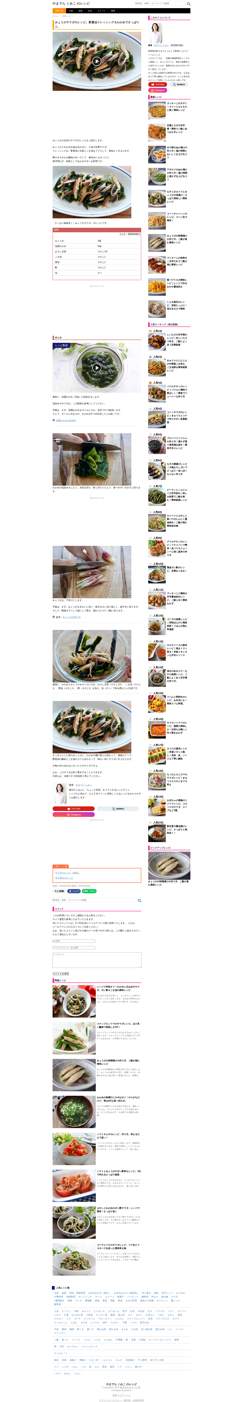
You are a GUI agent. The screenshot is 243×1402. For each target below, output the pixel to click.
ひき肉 (134, 1329)
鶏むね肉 (101, 1329)
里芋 (124, 1311)
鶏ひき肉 (159, 1329)
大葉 (124, 1322)
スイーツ (101, 11)
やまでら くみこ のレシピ (71, 3)
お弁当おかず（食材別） (126, 1293)
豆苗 (179, 1315)
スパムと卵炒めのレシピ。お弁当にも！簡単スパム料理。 (177, 700)
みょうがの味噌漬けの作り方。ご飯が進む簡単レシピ (177, 239)
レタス (57, 1315)
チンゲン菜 (101, 1315)
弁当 (90, 11)
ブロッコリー (105, 1318)
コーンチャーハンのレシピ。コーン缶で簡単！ (177, 217)
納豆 (56, 1360)
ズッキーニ (89, 1318)
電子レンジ (167, 1293)
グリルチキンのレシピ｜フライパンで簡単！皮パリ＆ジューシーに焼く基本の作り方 (177, 548)
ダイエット (162, 1300)
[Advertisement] (97, 112)
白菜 (66, 1315)
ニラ (68, 1318)
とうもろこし (61, 1322)
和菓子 (120, 1297)
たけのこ (114, 1322)
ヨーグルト (72, 1346)
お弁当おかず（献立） (99, 1293)
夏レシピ (175, 1300)
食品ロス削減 (147, 1300)
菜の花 (121, 1315)
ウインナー (59, 1333)
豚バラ (90, 1329)
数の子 (138, 1367)
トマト (170, 1311)
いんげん (119, 1318)
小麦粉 (142, 1340)
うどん (87, 1340)
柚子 (105, 1322)
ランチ (78, 1300)
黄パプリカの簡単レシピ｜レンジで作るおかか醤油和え (177, 283)
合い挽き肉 (146, 1329)
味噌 (176, 1340)
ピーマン (66, 1311)
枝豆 (150, 1318)
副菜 (80, 11)
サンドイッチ (85, 1297)
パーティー (132, 1297)
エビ (97, 1367)
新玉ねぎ (144, 1322)
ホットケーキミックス (160, 1340)
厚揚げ (82, 1360)
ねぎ (132, 1311)
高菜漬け (130, 1360)
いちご (77, 1373)
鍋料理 (144, 1297)
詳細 (131, 923)
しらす (65, 1367)
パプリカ (159, 1311)
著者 (113, 11)
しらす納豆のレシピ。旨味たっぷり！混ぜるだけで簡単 (177, 305)
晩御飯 (88, 1300)
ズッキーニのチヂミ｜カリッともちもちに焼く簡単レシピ (177, 106)
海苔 (112, 1367)
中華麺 (119, 1340)
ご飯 (56, 1340)
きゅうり (86, 1311)
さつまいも (113, 1311)
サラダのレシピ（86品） (67, 873)
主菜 (71, 11)
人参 (56, 1311)
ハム (169, 1329)
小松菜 (89, 1315)
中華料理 (58, 1297)
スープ (98, 1297)
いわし (75, 1367)
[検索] (188, 4)
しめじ (74, 1322)
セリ (130, 1315)
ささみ (124, 1329)
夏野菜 (57, 1304)
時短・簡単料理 (77, 1293)
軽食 (97, 1300)
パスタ (97, 1340)
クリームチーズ (89, 1346)
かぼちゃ (150, 1315)
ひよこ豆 (93, 1360)
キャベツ (181, 1311)
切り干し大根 (157, 1360)
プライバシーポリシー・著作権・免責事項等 (121, 1400)
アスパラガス (162, 1318)
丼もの (154, 1297)
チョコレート (61, 1353)
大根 (76, 1311)
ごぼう (161, 1315)
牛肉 (56, 1329)
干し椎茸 (142, 1360)
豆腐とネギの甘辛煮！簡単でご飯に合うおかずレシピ (177, 128)
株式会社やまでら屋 (130, 1387)
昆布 (104, 1367)
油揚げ (72, 1360)
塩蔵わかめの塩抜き (66, 420)
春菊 (112, 1315)
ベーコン (179, 1329)
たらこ (128, 1367)
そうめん (108, 1340)
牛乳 (62, 1346)
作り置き (146, 1293)
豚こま (80, 1329)
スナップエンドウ (136, 1318)
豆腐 (64, 1360)
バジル (133, 1322)
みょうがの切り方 (72, 617)
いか (84, 1367)
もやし (170, 1315)
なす (150, 1311)
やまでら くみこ (84, 785)
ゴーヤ (77, 1318)
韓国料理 (70, 1297)
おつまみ (180, 1293)
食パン (65, 1340)
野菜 (120, 1300)
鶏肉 (71, 1329)
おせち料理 (131, 1300)
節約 (156, 1293)
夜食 (105, 1300)
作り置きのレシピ (64, 878)
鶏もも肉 (113, 1329)
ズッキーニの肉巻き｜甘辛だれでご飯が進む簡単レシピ (177, 261)
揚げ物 (164, 1297)
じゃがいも (99, 1311)
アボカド (58, 1318)
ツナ (120, 1367)
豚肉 (64, 1329)
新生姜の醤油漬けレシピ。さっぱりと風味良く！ (177, 829)
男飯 (112, 1300)
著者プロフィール (121, 1395)
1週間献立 (59, 1300)
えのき (84, 1322)
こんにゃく (107, 1360)
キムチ (119, 1360)
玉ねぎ (141, 1311)
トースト (76, 1340)
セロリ (139, 1315)
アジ (56, 1367)
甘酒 (133, 1340)
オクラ (176, 1318)
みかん (67, 1373)
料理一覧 (59, 11)
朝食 (70, 1300)
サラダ (174, 1297)
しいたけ (95, 1322)
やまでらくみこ (161, 45)
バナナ (57, 1373)
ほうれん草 (77, 1315)
